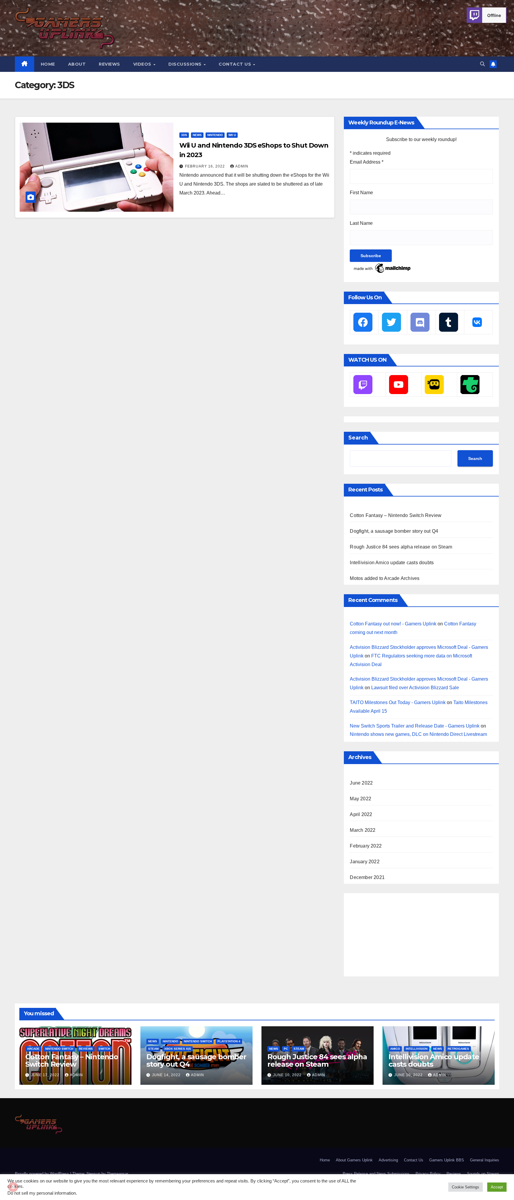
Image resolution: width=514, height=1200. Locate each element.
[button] (482, 64)
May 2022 (360, 798)
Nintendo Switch (59, 1048)
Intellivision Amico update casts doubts (392, 562)
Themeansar (117, 1173)
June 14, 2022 (167, 1075)
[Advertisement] (394, 933)
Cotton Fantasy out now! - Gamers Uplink (393, 623)
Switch (104, 1048)
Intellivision (416, 1048)
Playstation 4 (228, 1041)
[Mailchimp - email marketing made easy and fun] (382, 268)
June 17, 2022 (46, 1075)
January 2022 (364, 861)
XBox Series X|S (177, 1048)
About (77, 64)
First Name (361, 192)
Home (48, 64)
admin (241, 166)
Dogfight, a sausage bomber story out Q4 (394, 531)
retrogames (458, 1048)
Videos (143, 64)
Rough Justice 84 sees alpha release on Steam (401, 546)
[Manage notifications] (13, 1187)
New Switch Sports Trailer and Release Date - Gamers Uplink (414, 725)
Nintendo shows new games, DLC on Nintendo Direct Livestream (418, 734)
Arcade (33, 1048)
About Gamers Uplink (354, 1160)
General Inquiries (484, 1160)
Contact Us (236, 64)
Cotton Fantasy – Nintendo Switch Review (395, 515)
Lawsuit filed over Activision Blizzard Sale (415, 687)
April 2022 (361, 814)
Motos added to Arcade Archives (384, 578)
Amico (395, 1048)
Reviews (109, 64)
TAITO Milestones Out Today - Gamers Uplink (398, 702)
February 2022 (366, 845)
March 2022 (362, 830)
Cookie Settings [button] (465, 1187)
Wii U (232, 135)
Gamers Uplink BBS (446, 1160)
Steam (153, 1048)
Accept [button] (497, 1187)
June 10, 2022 (288, 1075)
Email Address (366, 162)
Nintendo (215, 135)
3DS (184, 135)
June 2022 (361, 782)
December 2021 (367, 877)
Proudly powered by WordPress (42, 1173)
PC (286, 1048)
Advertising (388, 1160)
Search (358, 437)
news (197, 135)
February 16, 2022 (205, 166)
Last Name (361, 223)
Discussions (185, 64)
